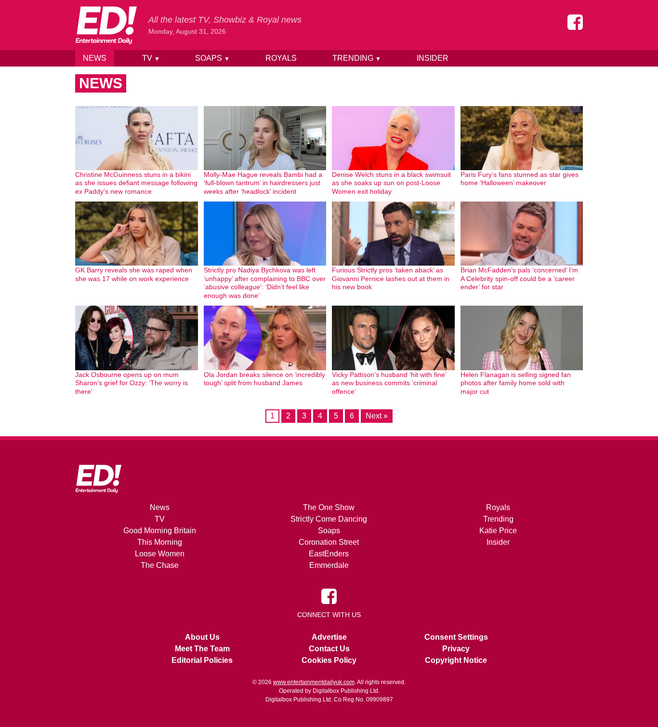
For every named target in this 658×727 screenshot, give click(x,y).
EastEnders (329, 554)
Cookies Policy (329, 660)
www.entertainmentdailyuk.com (314, 682)
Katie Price (498, 530)
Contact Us (329, 649)
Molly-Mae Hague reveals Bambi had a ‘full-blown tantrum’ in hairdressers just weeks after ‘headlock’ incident (263, 183)
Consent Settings (456, 637)
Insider (432, 58)
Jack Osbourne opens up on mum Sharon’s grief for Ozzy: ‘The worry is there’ (131, 383)
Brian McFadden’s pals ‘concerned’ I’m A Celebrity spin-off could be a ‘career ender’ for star (519, 278)
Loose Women (159, 554)
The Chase (160, 565)
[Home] (106, 25)
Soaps (212, 58)
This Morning (159, 542)
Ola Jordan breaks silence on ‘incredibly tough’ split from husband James (264, 379)
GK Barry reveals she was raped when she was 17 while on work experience (133, 274)
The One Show (329, 507)
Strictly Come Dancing (328, 519)
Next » (377, 416)
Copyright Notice (456, 660)
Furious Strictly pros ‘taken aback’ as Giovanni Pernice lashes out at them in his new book (390, 278)
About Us (202, 637)
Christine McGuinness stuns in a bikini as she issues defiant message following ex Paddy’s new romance (136, 183)
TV (151, 58)
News (94, 58)
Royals (281, 58)
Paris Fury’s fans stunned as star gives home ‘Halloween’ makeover (520, 179)
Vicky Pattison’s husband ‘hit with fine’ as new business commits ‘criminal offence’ (389, 383)
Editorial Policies (202, 660)
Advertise (329, 637)
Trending (356, 58)
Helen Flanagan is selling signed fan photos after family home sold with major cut (516, 383)
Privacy (456, 649)
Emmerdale (329, 565)
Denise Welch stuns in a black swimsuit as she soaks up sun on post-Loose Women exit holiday (391, 183)
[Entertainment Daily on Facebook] (575, 22)
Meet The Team (202, 649)
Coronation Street (329, 542)
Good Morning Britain (159, 530)
